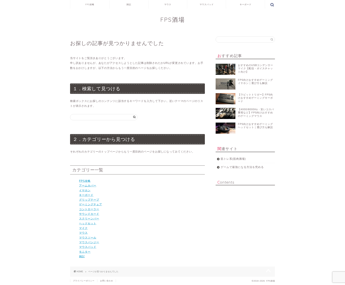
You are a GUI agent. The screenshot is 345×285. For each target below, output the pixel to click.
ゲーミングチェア (90, 204)
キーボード (245, 4)
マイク (83, 228)
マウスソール (87, 237)
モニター (85, 251)
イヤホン (85, 190)
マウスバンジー (89, 242)
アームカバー (87, 185)
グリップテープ (89, 199)
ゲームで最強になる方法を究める (242, 167)
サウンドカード (89, 213)
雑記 (128, 4)
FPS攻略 (89, 4)
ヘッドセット (87, 223)
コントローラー (89, 209)
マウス (167, 4)
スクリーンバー (89, 218)
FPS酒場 (172, 19)
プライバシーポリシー (84, 281)
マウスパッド (207, 4)
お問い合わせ (106, 281)
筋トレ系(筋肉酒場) (233, 158)
